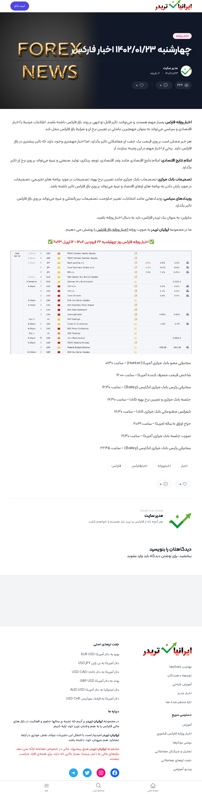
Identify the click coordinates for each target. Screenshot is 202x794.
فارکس (116, 466)
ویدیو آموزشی (182, 769)
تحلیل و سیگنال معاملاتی (173, 751)
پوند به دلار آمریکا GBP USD (99, 681)
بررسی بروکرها (182, 742)
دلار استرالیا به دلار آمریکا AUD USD (94, 689)
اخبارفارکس (139, 466)
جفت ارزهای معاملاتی (176, 760)
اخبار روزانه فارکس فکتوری (174, 733)
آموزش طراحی (182, 684)
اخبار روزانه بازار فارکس (112, 230)
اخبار (184, 466)
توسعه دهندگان (180, 675)
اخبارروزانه (164, 466)
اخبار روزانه (182, 36)
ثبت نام (19, 6)
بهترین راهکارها (180, 666)
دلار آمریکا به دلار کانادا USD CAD (95, 672)
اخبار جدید (184, 693)
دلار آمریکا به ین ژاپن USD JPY (98, 663)
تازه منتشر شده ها (179, 702)
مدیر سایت (170, 68)
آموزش (187, 724)
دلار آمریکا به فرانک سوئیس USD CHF (92, 698)
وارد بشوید (135, 556)
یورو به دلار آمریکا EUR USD (100, 654)
